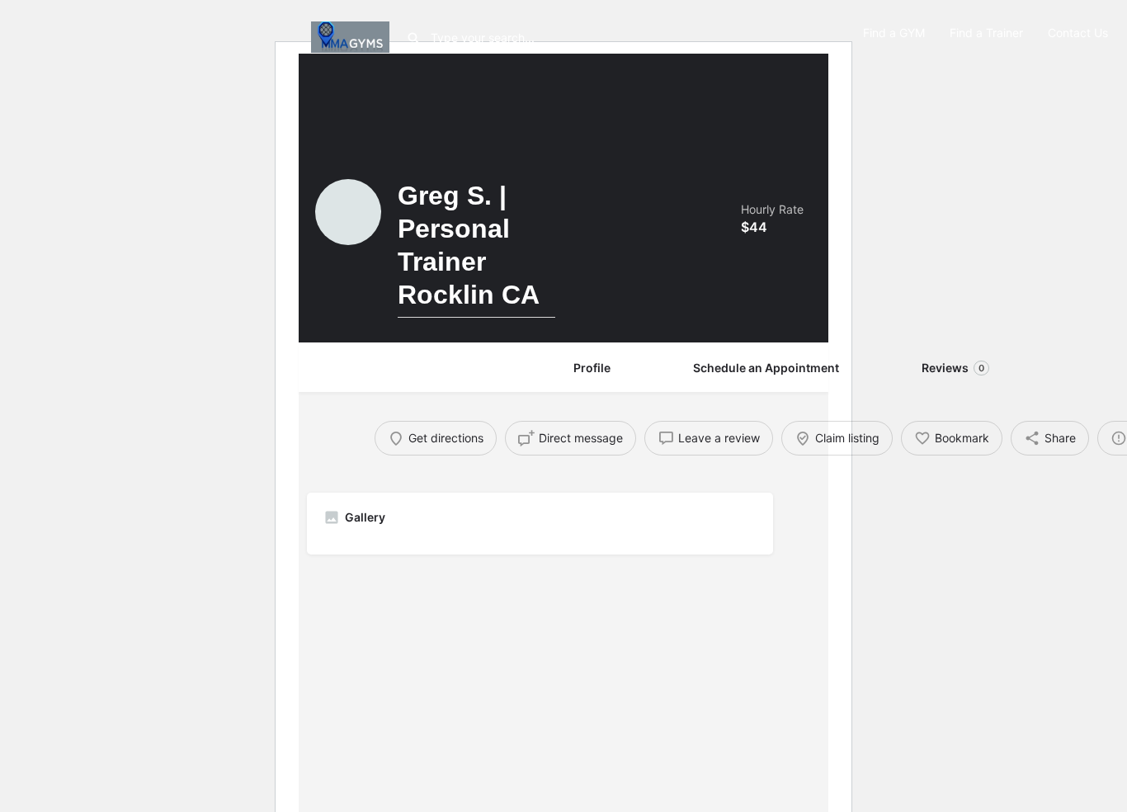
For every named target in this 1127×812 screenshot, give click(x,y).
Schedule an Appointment (766, 368)
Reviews (953, 368)
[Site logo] (352, 35)
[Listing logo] (348, 212)
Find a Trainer (986, 33)
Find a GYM (894, 33)
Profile (592, 368)
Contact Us (1078, 33)
